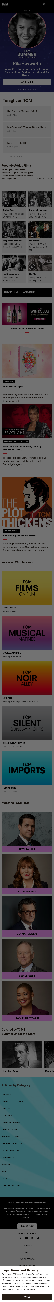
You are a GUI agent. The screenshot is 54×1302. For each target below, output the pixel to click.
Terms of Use (10, 1277)
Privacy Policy (17, 1283)
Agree (27, 1297)
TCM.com (17, 1274)
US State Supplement (27, 1289)
